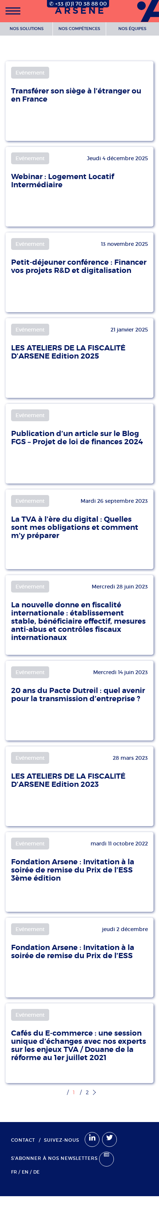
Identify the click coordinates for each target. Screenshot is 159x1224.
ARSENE (80, 11)
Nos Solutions (27, 28)
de (36, 1172)
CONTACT (23, 1140)
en (25, 1172)
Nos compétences (79, 28)
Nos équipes (132, 28)
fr (14, 1172)
